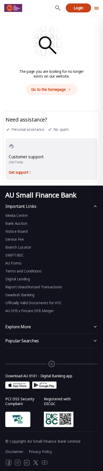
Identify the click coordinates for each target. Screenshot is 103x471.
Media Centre (16, 215)
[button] (51, 361)
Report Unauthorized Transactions (33, 286)
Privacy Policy (40, 451)
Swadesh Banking (19, 294)
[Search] (58, 8)
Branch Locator (18, 247)
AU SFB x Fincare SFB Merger (29, 310)
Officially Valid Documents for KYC (33, 302)
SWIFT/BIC (14, 255)
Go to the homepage (48, 89)
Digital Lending (17, 278)
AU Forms (13, 263)
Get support (18, 172)
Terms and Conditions (23, 270)
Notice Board (16, 231)
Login (78, 7)
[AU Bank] (13, 8)
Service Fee (14, 239)
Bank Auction (16, 223)
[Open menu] (96, 7)
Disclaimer (14, 451)
